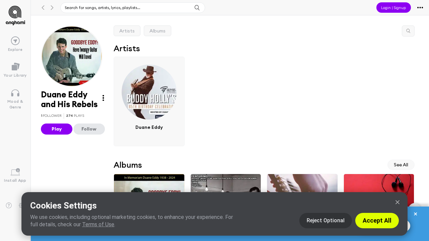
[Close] (397, 202)
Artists (127, 31)
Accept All (377, 220)
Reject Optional (326, 220)
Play (57, 129)
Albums (157, 31)
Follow (89, 129)
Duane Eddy (149, 127)
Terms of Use (98, 224)
